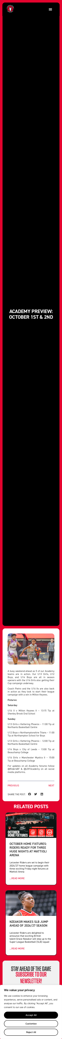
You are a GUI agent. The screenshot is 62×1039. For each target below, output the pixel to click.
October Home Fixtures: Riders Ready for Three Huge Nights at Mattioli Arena (28, 849)
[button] (50, 9)
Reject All (31, 1032)
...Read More (17, 878)
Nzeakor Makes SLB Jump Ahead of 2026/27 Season (29, 923)
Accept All (31, 1015)
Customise (31, 1023)
